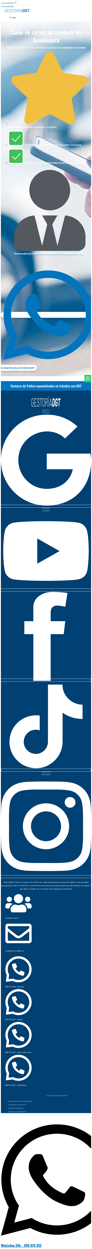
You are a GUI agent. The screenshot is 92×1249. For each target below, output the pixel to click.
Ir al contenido (7, 3)
